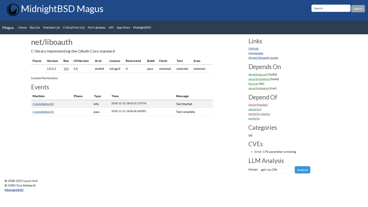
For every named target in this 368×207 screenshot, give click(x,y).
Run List (35, 27)
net (250, 135)
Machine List (51, 27)
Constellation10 (43, 104)
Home (22, 27)
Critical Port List (74, 27)
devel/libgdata (258, 104)
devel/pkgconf (258, 74)
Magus (8, 27)
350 (66, 68)
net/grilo (254, 118)
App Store (123, 27)
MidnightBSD (142, 27)
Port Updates (97, 27)
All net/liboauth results (263, 57)
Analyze (302, 170)
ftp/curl (253, 83)
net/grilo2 (254, 109)
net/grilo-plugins (259, 114)
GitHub (253, 48)
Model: (253, 169)
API (111, 27)
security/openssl (259, 79)
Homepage (255, 53)
